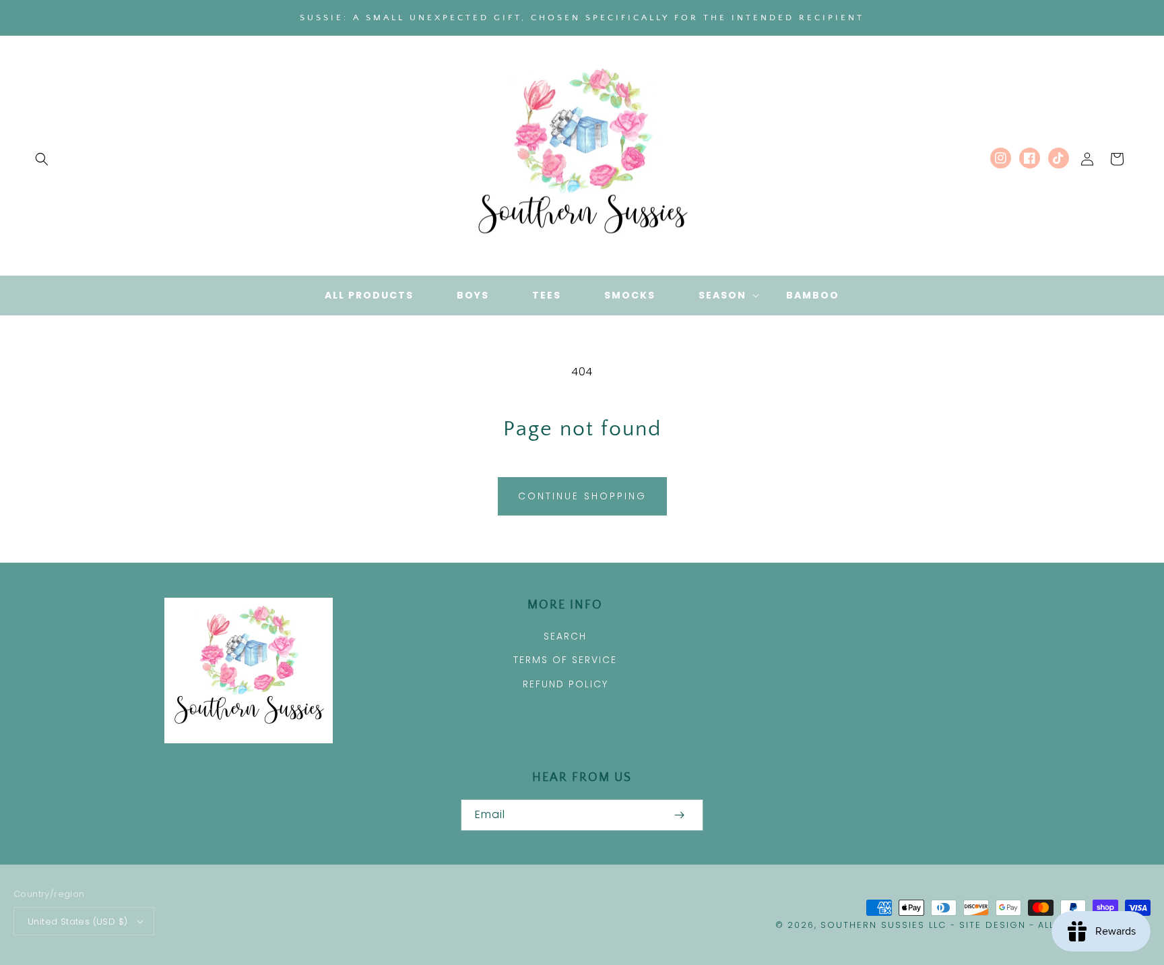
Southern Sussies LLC (883, 925)
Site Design (992, 925)
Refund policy (565, 684)
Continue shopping (582, 496)
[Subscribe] (679, 815)
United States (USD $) (77, 921)
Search (565, 636)
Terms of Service (565, 659)
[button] (42, 159)
